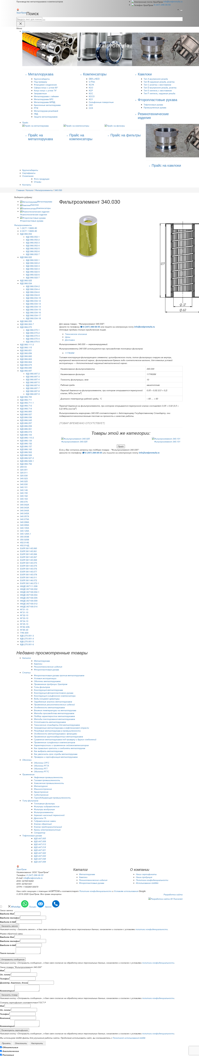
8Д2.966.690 (26, 367)
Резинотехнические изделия (48, 666)
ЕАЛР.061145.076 (28, 568)
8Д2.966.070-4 (33, 338)
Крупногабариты (42, 78)
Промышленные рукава (155, 107)
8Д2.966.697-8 (33, 391)
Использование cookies (147, 882)
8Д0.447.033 (40, 855)
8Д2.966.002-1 (33, 236)
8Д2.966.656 (26, 353)
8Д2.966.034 (26, 283)
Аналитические (10, 1051)
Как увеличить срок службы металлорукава (55, 753)
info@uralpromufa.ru (173, 1)
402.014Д (24, 545)
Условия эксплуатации (45, 678)
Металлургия (40, 785)
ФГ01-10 (24, 609)
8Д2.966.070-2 (33, 332)
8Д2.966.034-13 (33, 303)
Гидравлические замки (45, 820)
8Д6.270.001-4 (27, 638)
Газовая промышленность (47, 780)
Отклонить (21, 1043)
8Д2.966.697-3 (33, 376)
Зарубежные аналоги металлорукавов (53, 701)
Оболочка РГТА (41, 765)
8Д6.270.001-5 (27, 641)
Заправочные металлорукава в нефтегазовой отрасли (61, 727)
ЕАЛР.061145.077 (28, 571)
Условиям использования (126, 891)
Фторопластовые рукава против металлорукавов (59, 675)
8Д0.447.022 (40, 852)
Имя (2, 970)
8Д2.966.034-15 (33, 309)
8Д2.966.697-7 (33, 388)
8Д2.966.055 (26, 321)
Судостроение (41, 794)
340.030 (24, 484)
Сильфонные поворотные (101, 102)
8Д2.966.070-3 (33, 335)
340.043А (24, 507)
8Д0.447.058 (40, 861)
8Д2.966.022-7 (33, 277)
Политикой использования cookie (129, 1037)
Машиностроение (43, 788)
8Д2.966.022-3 (33, 265)
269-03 (23, 466)
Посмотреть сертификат (14, 1030)
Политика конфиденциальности (152, 880)
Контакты (26, 184)
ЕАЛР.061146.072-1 (29, 583)
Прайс (121, 446)
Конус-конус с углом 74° (45, 90)
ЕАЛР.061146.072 (28, 580)
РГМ (36, 107)
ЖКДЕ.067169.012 (28, 603)
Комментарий (7, 990)
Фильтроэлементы (44, 190)
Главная (20, 190)
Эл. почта (5, 974)
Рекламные (8, 1054)
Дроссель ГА (40, 818)
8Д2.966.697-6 (33, 385)
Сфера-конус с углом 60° (46, 87)
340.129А (24, 530)
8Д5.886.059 (26, 425)
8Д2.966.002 (26, 233)
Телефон (5, 978)
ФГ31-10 (24, 612)
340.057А (24, 516)
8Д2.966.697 (26, 370)
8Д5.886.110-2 (27, 437)
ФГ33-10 (24, 618)
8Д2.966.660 (26, 356)
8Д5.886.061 (26, 428)
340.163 (24, 498)
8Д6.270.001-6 (27, 644)
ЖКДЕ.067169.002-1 (29, 591)
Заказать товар (9, 994)
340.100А (24, 527)
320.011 (24, 472)
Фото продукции (41, 178)
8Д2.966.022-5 (33, 271)
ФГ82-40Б (25, 626)
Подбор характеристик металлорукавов (54, 716)
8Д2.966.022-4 (33, 268)
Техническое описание (76, 333)
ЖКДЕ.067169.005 (28, 597)
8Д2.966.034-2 (33, 286)
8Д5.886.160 (26, 449)
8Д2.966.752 (26, 463)
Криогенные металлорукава (47, 105)
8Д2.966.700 (26, 396)
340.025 (24, 481)
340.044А (24, 510)
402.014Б (24, 542)
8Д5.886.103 (26, 434)
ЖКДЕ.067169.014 (28, 606)
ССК (91, 107)
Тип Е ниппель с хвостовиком (158, 90)
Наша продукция (144, 877)
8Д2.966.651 (26, 350)
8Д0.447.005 (40, 838)
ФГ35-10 (24, 623)
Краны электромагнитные (47, 829)
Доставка (70, 339)
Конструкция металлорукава (48, 689)
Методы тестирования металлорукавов (54, 719)
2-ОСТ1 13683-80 (28, 230)
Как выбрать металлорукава (48, 751)
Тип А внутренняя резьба (156, 78)
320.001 (24, 469)
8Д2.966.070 (26, 326)
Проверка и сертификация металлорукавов (56, 756)
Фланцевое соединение (45, 84)
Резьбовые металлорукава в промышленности (57, 730)
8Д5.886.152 (26, 443)
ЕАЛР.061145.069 (28, 559)
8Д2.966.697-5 (33, 382)
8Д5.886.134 (26, 440)
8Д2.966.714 (26, 408)
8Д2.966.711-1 (27, 402)
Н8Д (36, 113)
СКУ (91, 105)
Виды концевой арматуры (47, 698)
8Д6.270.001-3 (27, 635)
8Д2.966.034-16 (33, 312)
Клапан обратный (43, 823)
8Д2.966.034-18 (33, 318)
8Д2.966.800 (26, 411)
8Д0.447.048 (40, 858)
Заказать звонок (9, 925)
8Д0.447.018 (40, 847)
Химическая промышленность (49, 783)
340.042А (24, 504)
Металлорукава (44, 201)
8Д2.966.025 (26, 280)
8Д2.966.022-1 (33, 260)
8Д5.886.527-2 (27, 458)
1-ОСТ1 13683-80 (28, 228)
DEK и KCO (94, 78)
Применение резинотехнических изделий (54, 704)
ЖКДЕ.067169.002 (28, 589)
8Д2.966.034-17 (33, 315)
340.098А (24, 522)
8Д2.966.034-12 (33, 300)
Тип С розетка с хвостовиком (157, 84)
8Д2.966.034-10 (33, 297)
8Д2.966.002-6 (33, 251)
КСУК (91, 84)
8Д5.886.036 (26, 417)
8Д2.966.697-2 (33, 373)
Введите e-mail (8, 921)
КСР (91, 90)
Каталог (30, 190)
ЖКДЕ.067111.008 (28, 586)
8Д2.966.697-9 (33, 393)
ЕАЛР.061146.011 (28, 577)
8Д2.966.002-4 (33, 245)
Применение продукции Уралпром (50, 684)
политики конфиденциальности (152, 929)
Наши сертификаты (146, 874)
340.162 (24, 495)
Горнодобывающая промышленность (52, 797)
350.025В (24, 539)
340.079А (24, 519)
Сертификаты (28, 172)
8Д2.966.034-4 (33, 289)
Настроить (37, 1043)
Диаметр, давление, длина (14, 982)
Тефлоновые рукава (153, 104)
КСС (91, 93)
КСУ (91, 99)
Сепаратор (39, 832)
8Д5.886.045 (26, 420)
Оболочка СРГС (41, 762)
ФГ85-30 (24, 629)
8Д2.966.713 (26, 405)
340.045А (24, 513)
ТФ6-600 (24, 632)
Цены (67, 336)
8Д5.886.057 (26, 423)
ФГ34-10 (24, 621)
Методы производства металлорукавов (54, 713)
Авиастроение (41, 791)
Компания (5, 1018)
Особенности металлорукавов (49, 707)
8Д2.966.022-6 (33, 274)
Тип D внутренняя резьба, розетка (160, 87)
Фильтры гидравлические (46, 806)
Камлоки (35, 204)
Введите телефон (10, 917)
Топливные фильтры (44, 803)
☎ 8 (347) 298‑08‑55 (90, 326)
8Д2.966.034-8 (33, 294)
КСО (91, 87)
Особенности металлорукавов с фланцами (55, 733)
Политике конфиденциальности (95, 891)
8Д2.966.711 (26, 399)
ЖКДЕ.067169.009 (28, 600)
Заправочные (40, 93)
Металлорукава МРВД (44, 102)
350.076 (24, 501)
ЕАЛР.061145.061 (28, 551)
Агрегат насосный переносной (49, 815)
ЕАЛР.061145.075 (28, 565)
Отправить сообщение (12, 959)
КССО (92, 96)
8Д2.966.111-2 (27, 344)
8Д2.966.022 (26, 257)
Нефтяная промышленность (48, 777)
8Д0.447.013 (40, 844)
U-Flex (92, 81)
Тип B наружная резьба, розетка (159, 81)
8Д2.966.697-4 (33, 379)
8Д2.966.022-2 (33, 262)
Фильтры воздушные (44, 809)
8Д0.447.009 (40, 841)
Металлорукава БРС (43, 99)
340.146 (24, 490)
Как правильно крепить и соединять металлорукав (59, 748)
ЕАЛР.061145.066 (28, 554)
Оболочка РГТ (41, 768)
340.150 (24, 492)
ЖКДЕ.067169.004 (28, 594)
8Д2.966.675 (26, 364)
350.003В (24, 536)
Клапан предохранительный (48, 826)
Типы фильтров (42, 686)
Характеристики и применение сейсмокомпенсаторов (61, 745)
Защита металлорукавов (45, 116)
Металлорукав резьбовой (46, 110)
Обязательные (10, 1047)
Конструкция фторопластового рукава (53, 692)
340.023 (24, 478)
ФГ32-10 (24, 615)
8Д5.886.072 (26, 431)
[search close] (20, 24)
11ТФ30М (69, 352)
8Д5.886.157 (26, 446)
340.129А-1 (25, 533)
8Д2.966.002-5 (33, 248)
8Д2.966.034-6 (33, 292)
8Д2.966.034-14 (33, 306)
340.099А (24, 524)
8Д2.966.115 (26, 347)
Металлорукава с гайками (46, 96)
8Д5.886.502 (26, 452)
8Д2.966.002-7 (33, 254)
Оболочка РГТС (41, 771)
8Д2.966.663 (26, 359)
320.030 (24, 475)
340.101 (24, 487)
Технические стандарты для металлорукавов (57, 724)
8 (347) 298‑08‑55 (162, 4)
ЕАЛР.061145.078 (28, 574)
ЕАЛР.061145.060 (28, 548)
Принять (6, 1043)
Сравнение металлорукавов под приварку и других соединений (65, 739)
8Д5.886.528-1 (27, 460)
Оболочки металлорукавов (47, 681)
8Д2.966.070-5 (33, 341)
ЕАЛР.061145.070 (28, 562)
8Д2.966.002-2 (33, 239)
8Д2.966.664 (26, 361)
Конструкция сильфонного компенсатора (54, 695)
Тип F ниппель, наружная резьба (159, 93)
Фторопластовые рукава (46, 669)
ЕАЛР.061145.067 (28, 557)
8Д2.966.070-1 (33, 329)
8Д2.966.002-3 (33, 242)
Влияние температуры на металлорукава (55, 710)
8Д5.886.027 (26, 414)
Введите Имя (7, 913)
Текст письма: (7, 953)
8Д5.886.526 (26, 455)
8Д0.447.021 (40, 850)
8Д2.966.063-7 (27, 324)
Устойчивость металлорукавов (50, 721)
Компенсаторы (44, 208)
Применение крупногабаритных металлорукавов (58, 736)
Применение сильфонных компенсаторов (54, 742)
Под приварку (40, 81)
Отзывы (37, 181)
